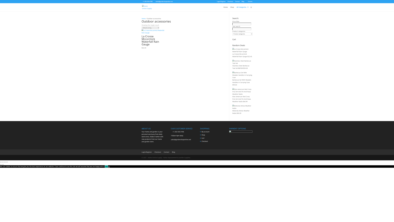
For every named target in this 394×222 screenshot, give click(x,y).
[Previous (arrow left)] (1, 164)
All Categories (241, 7)
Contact (237, 1)
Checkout (230, 1)
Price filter (235, 21)
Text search (236, 26)
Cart (203, 138)
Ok (106, 166)
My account (205, 132)
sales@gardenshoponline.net (181, 139)
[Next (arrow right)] (3, 164)
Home (225, 7)
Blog (243, 1)
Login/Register (221, 1)
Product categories (238, 31)
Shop (232, 7)
